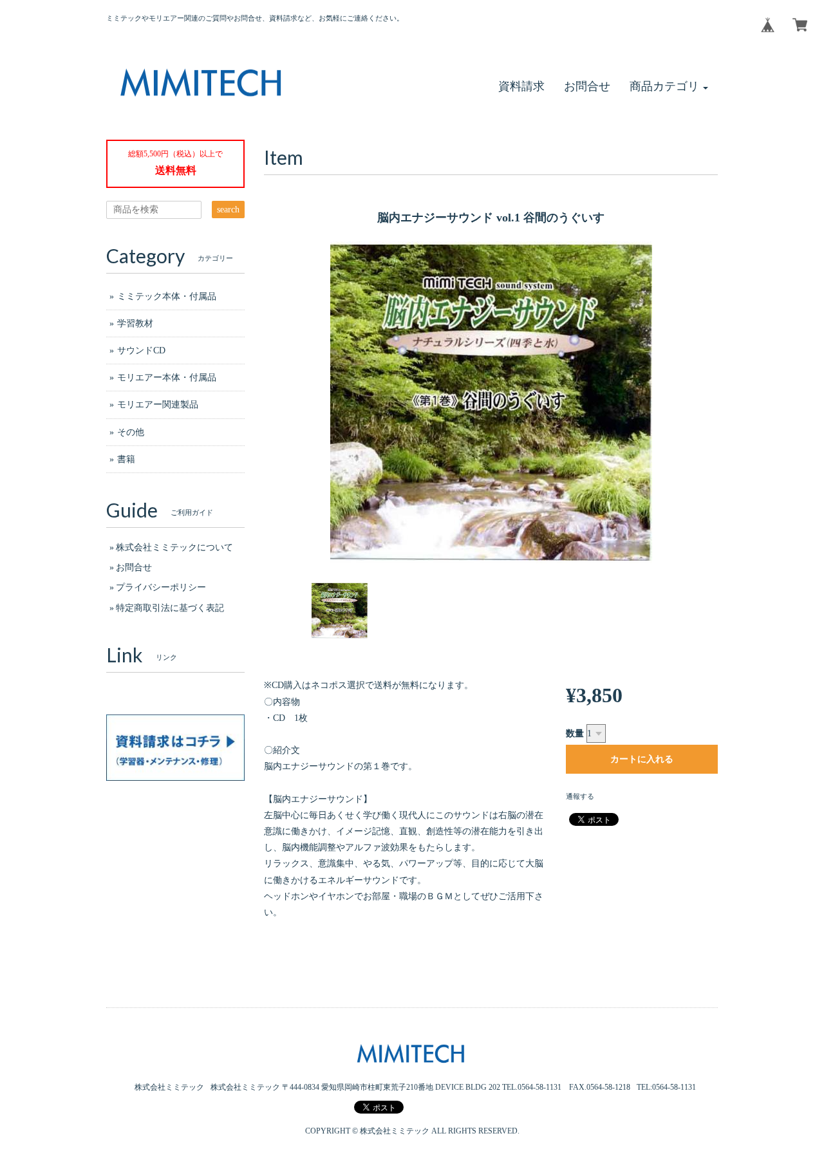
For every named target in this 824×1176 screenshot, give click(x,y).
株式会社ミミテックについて (174, 547)
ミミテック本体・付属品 (166, 296)
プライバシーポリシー (161, 587)
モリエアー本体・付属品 (166, 377)
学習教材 (135, 323)
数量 (575, 733)
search (228, 209)
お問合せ (134, 567)
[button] (669, 87)
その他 (130, 432)
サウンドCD (141, 350)
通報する (580, 796)
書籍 (126, 459)
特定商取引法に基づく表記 (170, 608)
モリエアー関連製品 (157, 404)
